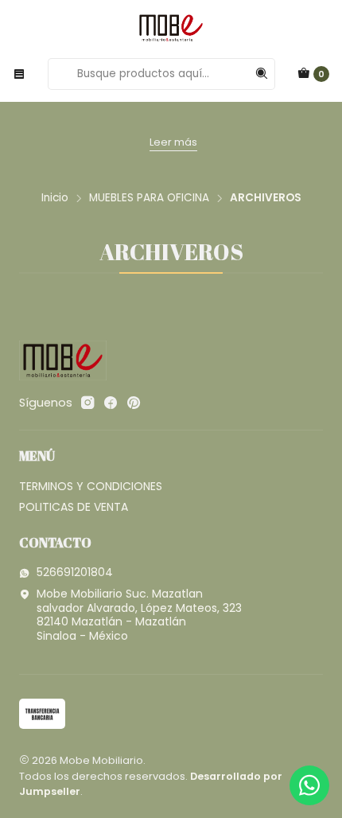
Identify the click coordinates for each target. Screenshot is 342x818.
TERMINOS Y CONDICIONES (90, 486)
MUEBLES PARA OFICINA (149, 198)
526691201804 (75, 572)
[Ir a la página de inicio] (171, 28)
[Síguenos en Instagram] (87, 403)
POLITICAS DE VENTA (73, 507)
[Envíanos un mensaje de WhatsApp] (309, 785)
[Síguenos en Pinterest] (133, 403)
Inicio (54, 198)
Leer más (173, 142)
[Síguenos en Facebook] (111, 403)
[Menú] (19, 74)
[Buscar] (261, 74)
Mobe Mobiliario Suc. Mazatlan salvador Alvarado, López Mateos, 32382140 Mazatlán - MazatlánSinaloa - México (139, 615)
